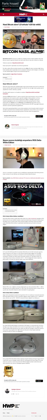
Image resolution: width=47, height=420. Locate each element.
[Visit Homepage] (23, 14)
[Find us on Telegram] (40, 416)
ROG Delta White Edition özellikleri (11, 210)
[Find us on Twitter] (32, 416)
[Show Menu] (3, 14)
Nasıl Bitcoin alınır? (8, 78)
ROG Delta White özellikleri (10, 211)
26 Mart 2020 (14, 27)
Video (21, 27)
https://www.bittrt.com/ (18, 63)
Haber (22, 144)
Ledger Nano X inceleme (16, 74)
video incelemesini (32, 218)
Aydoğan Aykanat (8, 144)
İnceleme (25, 144)
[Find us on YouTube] (35, 416)
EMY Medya (11, 409)
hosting (8, 416)
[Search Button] (43, 14)
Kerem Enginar (7, 27)
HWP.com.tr (5, 416)
